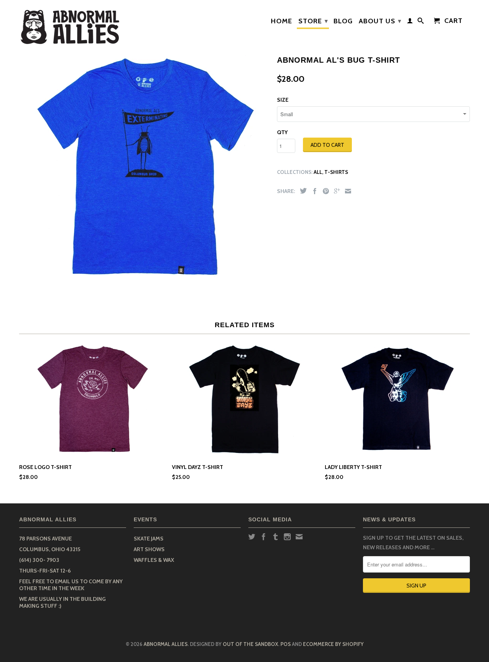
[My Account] (410, 22)
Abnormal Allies (166, 644)
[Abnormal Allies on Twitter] (251, 536)
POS (285, 644)
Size (282, 99)
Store (313, 21)
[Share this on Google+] (335, 191)
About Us (380, 21)
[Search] (421, 22)
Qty (282, 132)
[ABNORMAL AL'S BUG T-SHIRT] (144, 167)
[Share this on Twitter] (301, 190)
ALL (318, 172)
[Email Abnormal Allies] (299, 536)
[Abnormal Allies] (72, 25)
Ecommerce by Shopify (333, 644)
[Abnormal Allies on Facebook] (263, 536)
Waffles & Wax (154, 560)
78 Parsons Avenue (45, 538)
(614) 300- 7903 (39, 560)
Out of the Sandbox (250, 644)
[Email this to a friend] (346, 191)
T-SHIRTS (336, 172)
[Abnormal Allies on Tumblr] (275, 536)
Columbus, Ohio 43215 (49, 549)
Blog (343, 21)
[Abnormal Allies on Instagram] (287, 536)
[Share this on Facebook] (313, 191)
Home (281, 21)
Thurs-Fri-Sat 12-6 (45, 570)
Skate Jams (149, 538)
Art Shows (149, 549)
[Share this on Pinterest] (324, 191)
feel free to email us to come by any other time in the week (71, 585)
